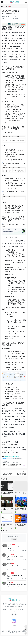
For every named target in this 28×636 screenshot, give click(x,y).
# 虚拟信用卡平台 (6, 458)
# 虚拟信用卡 (7, 456)
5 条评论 (5, 530)
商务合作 (15, 609)
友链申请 (4, 609)
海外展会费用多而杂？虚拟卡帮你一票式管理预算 (20, 509)
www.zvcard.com (13, 630)
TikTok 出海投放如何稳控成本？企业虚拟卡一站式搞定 (7, 509)
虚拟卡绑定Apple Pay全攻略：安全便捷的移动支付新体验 (7, 493)
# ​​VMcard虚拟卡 (15, 456)
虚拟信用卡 (7, 6)
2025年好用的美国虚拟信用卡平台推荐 (7, 525)
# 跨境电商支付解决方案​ (16, 458)
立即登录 (14, 539)
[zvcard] (14, 2)
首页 (3, 6)
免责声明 (10, 609)
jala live (9, 544)
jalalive (8, 573)
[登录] (26, 2)
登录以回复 (24, 550)
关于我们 (21, 609)
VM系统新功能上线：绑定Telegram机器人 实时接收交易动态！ (21, 493)
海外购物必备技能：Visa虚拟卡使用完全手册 (20, 525)
